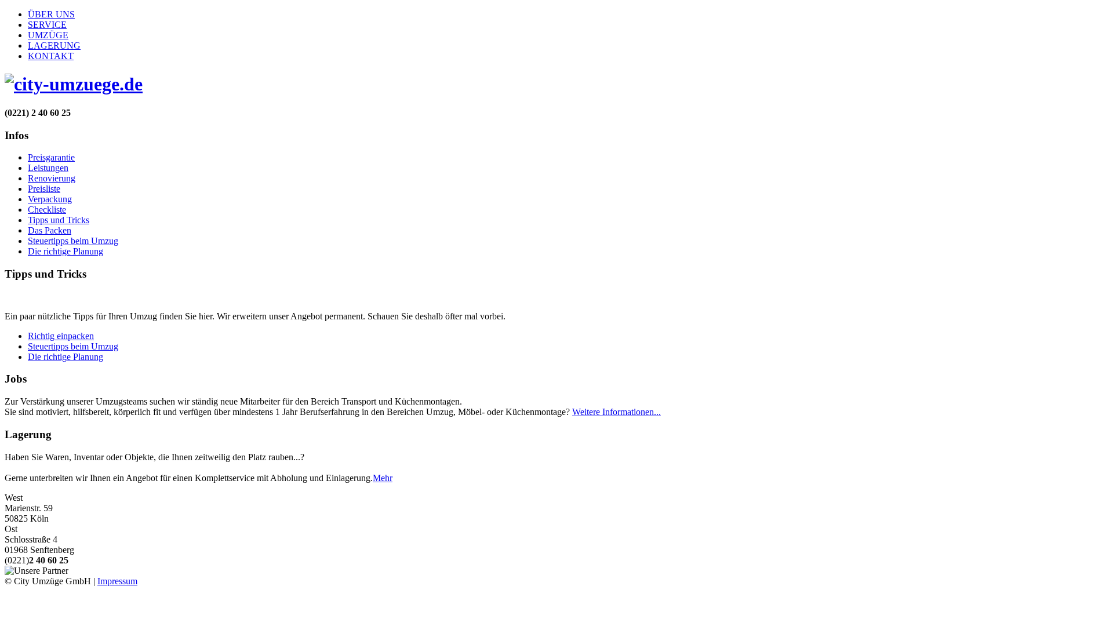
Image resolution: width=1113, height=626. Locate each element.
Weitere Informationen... (616, 412)
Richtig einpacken (61, 336)
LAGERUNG (54, 45)
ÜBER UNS (51, 14)
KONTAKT (51, 56)
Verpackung (50, 199)
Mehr (382, 478)
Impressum (117, 581)
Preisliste (44, 189)
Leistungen (48, 168)
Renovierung (51, 178)
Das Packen (49, 230)
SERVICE (47, 25)
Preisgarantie (51, 157)
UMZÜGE (48, 35)
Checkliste (47, 209)
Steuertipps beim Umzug (73, 241)
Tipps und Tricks (58, 220)
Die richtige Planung (65, 251)
